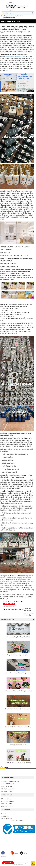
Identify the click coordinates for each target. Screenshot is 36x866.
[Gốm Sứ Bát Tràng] (17, 6)
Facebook (3, 856)
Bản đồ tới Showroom (9, 17)
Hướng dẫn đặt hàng (6, 786)
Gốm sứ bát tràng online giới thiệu (10, 781)
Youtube (26, 853)
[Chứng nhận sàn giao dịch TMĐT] (18, 829)
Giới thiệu (3, 813)
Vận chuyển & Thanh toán (8, 788)
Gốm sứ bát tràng (6, 799)
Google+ (16, 853)
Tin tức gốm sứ (5, 816)
